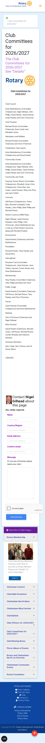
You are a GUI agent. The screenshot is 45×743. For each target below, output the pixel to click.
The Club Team (24, 692)
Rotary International (22, 710)
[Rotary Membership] (20, 551)
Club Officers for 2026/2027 (20, 623)
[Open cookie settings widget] (4, 739)
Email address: (14, 436)
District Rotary (22, 716)
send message (16, 517)
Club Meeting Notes (16, 641)
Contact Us (23, 698)
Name (10, 415)
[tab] (21, 537)
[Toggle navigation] (40, 6)
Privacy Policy (23, 700)
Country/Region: (15, 425)
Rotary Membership (16, 537)
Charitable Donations (17, 594)
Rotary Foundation (15, 674)
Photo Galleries (23, 690)
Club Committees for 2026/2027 (17, 632)
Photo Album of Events (17, 648)
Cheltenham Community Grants (18, 666)
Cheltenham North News (18, 601)
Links (24, 695)
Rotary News (23, 718)
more (14, 578)
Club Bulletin (12, 615)
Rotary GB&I (22, 713)
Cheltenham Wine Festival (19, 608)
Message (11, 457)
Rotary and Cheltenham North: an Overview (18, 656)
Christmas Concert (16, 587)
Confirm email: (14, 446)
